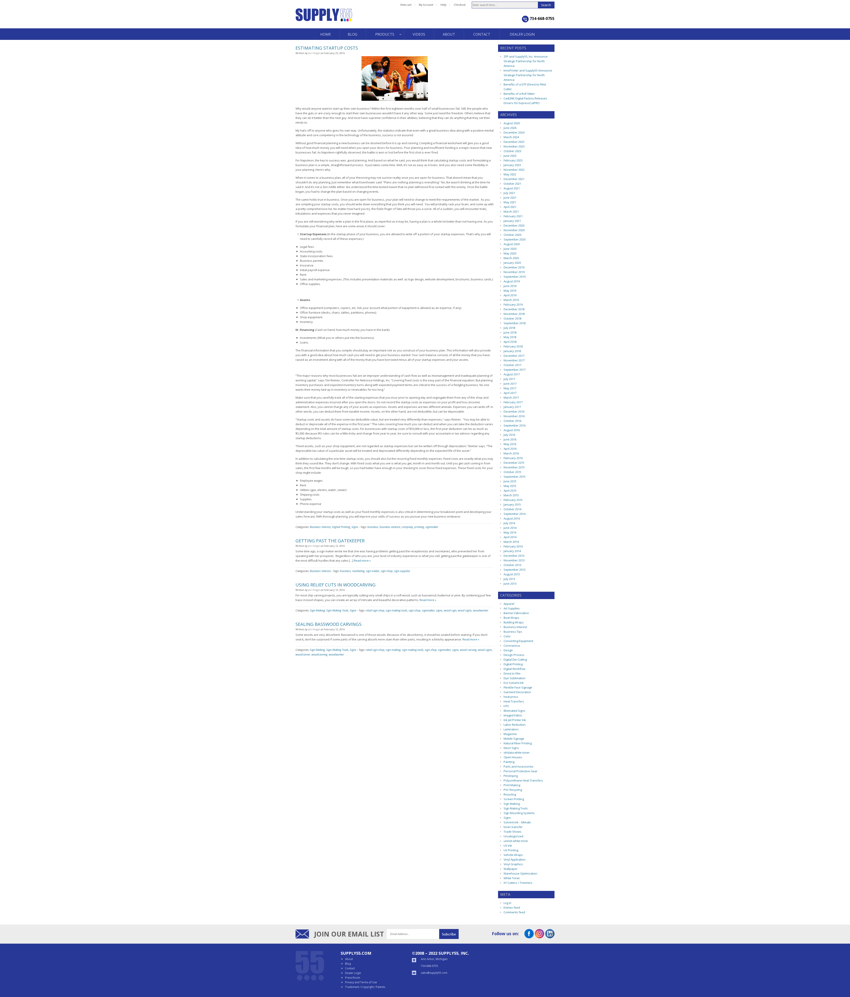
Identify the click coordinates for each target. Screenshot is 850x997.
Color (507, 636)
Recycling (510, 794)
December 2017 (514, 356)
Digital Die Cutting (515, 659)
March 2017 (511, 398)
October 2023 (512, 151)
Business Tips (513, 632)
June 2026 (510, 128)
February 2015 (513, 500)
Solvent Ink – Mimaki (517, 822)
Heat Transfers (514, 701)
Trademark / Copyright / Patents (365, 987)
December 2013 (514, 556)
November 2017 (514, 360)
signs (439, 610)
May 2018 (510, 337)
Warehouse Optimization (520, 873)
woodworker (480, 610)
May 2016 (510, 444)
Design (508, 650)
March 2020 (511, 258)
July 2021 (509, 193)
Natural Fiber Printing (518, 743)
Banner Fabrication (516, 613)
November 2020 (514, 230)
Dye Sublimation (514, 678)
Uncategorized (513, 836)
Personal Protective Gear (520, 771)
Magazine (510, 734)
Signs (355, 527)
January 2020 (512, 263)
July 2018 (509, 328)
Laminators (511, 729)
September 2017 (514, 370)
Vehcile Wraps (513, 855)
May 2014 (510, 532)
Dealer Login (353, 973)
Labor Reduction (514, 725)
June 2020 (510, 249)
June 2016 (510, 439)
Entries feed (512, 908)
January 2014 (512, 551)
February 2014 (513, 546)
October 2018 (512, 318)
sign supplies (402, 571)
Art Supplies (512, 608)
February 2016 (513, 458)
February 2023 (513, 160)
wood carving (468, 650)
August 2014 (512, 518)
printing (419, 527)
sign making (393, 650)
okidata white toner (517, 753)
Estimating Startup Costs (327, 48)
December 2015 (514, 463)
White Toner (512, 878)
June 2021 (510, 198)
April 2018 (510, 342)
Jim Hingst (314, 53)
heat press (511, 697)
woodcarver (303, 654)
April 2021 (510, 207)
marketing (358, 571)
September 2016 (514, 425)
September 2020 (514, 239)
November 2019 (514, 272)
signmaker (431, 527)
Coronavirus (512, 646)
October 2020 (512, 235)
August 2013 (512, 574)
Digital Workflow (514, 669)
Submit (449, 934)
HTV (506, 706)
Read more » (362, 561)
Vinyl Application (514, 859)
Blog (348, 964)
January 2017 (512, 407)
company (407, 527)
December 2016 (514, 411)
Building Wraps (514, 622)
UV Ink (508, 846)
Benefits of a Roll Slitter (519, 94)
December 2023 (514, 142)
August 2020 (512, 244)
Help (443, 5)
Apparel (509, 604)
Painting (509, 762)
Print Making (512, 785)
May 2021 (510, 202)
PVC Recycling (513, 790)
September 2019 (514, 277)
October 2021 (512, 184)
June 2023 (510, 156)
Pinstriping (511, 776)
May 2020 (510, 253)
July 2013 (509, 579)
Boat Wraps (511, 618)
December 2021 (514, 179)
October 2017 (512, 365)
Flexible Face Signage (518, 687)
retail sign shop (375, 610)
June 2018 (510, 332)
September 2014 (514, 514)
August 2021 (512, 188)
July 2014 (509, 523)
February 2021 (513, 216)
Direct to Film (512, 673)
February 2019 (513, 304)
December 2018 (514, 309)
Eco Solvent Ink (514, 683)
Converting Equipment (518, 641)
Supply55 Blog (340, 18)
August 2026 (512, 123)
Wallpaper (511, 869)
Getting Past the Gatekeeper (330, 541)
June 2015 (510, 481)
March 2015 (511, 495)
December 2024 (514, 132)
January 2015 (512, 504)
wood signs (465, 610)
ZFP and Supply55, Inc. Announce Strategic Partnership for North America (526, 61)
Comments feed (514, 912)
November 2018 (514, 314)
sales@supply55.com (434, 973)
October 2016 (512, 421)
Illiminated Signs (514, 711)
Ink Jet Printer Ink (515, 720)
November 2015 (514, 467)
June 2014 (510, 528)
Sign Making (317, 610)
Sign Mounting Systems (519, 813)
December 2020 (514, 225)
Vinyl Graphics (513, 864)
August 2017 (512, 374)
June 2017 (510, 384)
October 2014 (512, 509)
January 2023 (512, 165)
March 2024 (511, 137)
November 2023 (514, 146)
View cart (405, 5)
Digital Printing (341, 527)
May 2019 (510, 291)
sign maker (372, 571)
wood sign (450, 610)
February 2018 (513, 346)
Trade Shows (512, 832)
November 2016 (514, 416)
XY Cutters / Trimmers (518, 883)
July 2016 (509, 435)
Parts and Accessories (518, 766)
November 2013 (514, 560)
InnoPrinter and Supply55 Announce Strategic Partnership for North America (528, 75)
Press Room (352, 978)
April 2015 (510, 491)
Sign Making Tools (337, 610)
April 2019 (510, 295)
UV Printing (511, 850)
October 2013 (512, 565)
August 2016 (512, 430)
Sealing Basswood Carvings (328, 624)
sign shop (387, 571)
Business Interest (320, 527)
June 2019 (510, 286)
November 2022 (514, 170)
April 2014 (510, 537)
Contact (350, 968)
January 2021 (512, 221)
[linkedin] (549, 937)
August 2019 (512, 281)
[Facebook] (529, 937)
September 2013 (514, 570)
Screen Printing (514, 799)
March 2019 (511, 300)
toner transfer (513, 827)
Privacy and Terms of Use (361, 982)
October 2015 (512, 472)
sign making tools (396, 610)
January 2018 (512, 351)
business (372, 527)
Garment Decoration (517, 692)
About (349, 959)
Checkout (460, 5)
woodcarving (319, 654)
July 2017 (509, 379)
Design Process (514, 655)
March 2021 (511, 211)
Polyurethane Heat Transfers (523, 780)
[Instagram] (539, 937)
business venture (390, 527)
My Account (426, 5)
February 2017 (513, 402)
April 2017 (510, 393)
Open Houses (513, 757)
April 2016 (510, 449)
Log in (507, 903)
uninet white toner (516, 841)
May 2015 (510, 486)
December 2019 (514, 267)
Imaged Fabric (513, 715)
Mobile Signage (514, 739)
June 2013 (510, 584)
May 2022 (510, 174)
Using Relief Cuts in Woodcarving (336, 585)
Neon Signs (511, 748)
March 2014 (511, 542)
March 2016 (511, 453)
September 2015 (514, 477)
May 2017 (510, 388)
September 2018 (514, 323)
